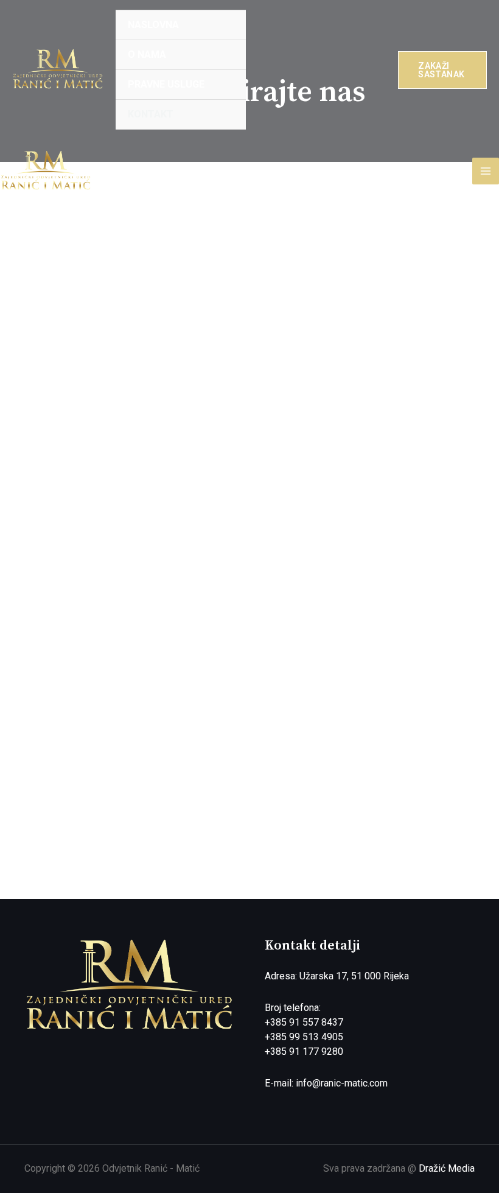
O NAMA (147, 54)
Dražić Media (447, 1168)
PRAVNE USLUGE (166, 84)
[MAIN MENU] (485, 171)
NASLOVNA (153, 24)
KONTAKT (150, 114)
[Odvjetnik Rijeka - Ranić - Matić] (57, 69)
